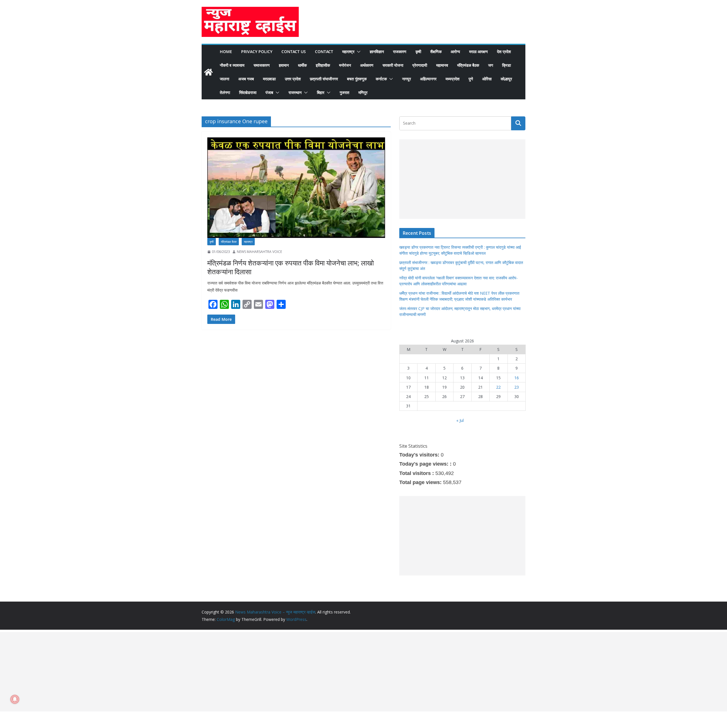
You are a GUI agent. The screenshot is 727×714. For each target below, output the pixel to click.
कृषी (418, 51)
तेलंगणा (225, 92)
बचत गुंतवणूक (357, 78)
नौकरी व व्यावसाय (232, 65)
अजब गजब (246, 78)
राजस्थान (295, 92)
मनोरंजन (345, 65)
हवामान (284, 65)
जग (490, 65)
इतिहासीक (323, 65)
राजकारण (399, 51)
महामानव (442, 65)
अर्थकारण (366, 65)
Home (226, 51)
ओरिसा (487, 78)
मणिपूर (362, 92)
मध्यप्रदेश (452, 78)
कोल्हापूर (506, 78)
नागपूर (406, 78)
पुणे (471, 78)
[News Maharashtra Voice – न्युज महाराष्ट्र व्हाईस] (208, 72)
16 (516, 377)
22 (498, 387)
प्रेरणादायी (419, 65)
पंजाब (269, 92)
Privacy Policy (256, 51)
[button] (357, 52)
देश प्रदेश (504, 51)
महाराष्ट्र (348, 51)
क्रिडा (506, 65)
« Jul (460, 420)
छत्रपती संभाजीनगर (324, 78)
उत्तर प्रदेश (293, 78)
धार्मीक (302, 65)
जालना (224, 78)
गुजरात (344, 92)
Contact (324, 51)
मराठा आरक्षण (478, 51)
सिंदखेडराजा (247, 92)
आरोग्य (455, 51)
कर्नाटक (381, 78)
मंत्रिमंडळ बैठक (468, 65)
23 (516, 387)
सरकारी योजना (393, 65)
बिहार (320, 92)
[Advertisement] (462, 179)
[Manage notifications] (14, 699)
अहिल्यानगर (428, 78)
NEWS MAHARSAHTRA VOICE (259, 251)
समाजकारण (262, 65)
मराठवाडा (269, 78)
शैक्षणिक (436, 51)
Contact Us (293, 51)
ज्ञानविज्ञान (377, 51)
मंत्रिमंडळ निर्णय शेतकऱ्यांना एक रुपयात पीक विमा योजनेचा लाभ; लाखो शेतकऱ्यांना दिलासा (290, 267)
